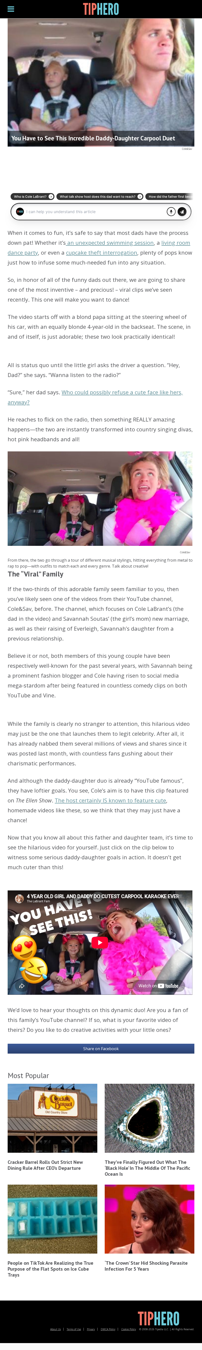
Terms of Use (74, 1329)
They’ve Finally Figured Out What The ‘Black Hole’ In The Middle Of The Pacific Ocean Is (147, 1168)
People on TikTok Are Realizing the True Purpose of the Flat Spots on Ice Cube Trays (50, 1269)
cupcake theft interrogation (101, 252)
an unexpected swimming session (110, 242)
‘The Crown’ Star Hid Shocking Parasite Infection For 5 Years (146, 1266)
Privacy (91, 1329)
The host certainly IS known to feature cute (110, 800)
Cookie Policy (128, 1329)
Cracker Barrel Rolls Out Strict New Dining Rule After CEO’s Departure (45, 1165)
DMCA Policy (108, 1329)
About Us (55, 1329)
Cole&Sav (187, 149)
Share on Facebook (101, 1048)
